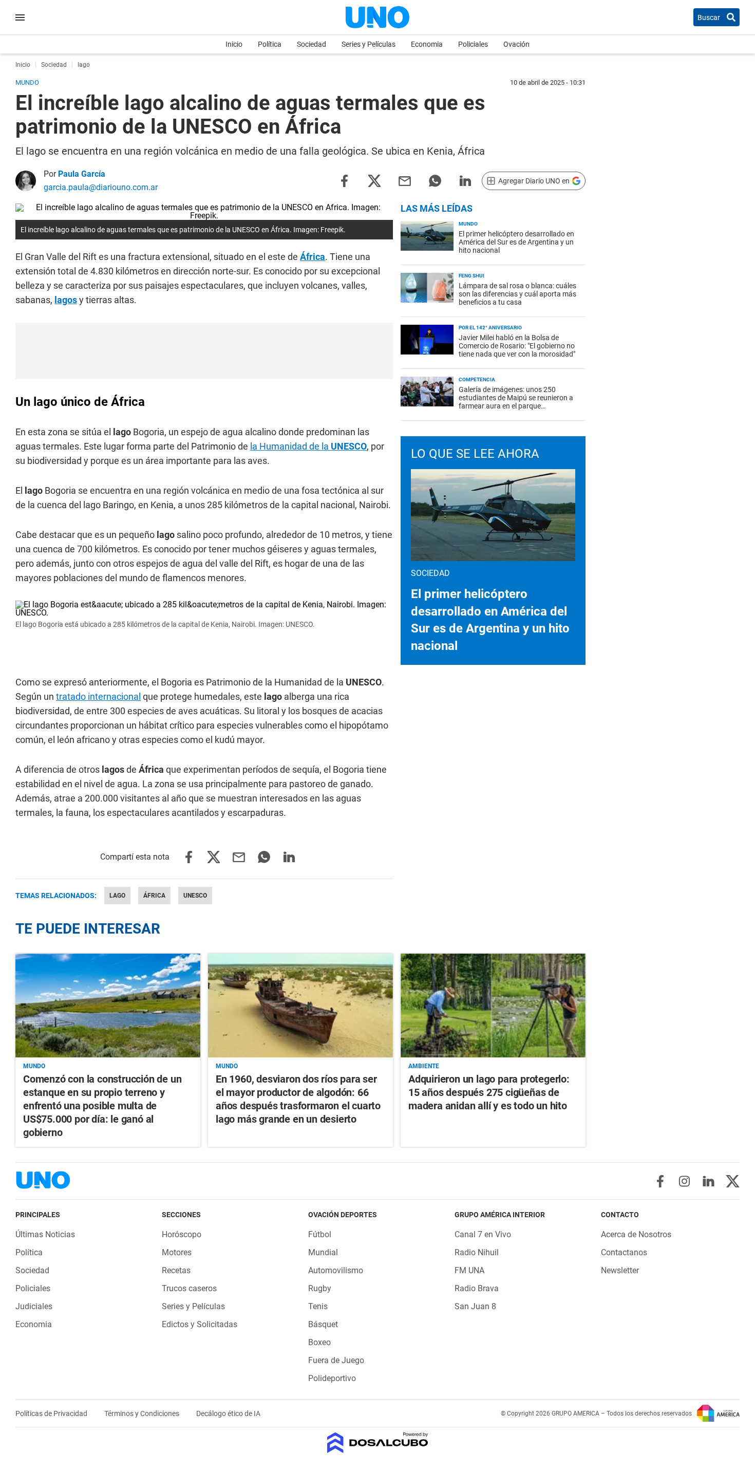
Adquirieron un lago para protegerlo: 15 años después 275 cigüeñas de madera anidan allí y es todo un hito (489, 1092)
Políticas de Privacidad (52, 1413)
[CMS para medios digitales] (377, 1443)
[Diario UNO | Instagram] (684, 1181)
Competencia (477, 379)
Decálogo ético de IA (228, 1413)
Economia (427, 44)
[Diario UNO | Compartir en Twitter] (374, 180)
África (312, 256)
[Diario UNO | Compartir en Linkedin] (465, 180)
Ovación (516, 44)
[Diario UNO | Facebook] (660, 1181)
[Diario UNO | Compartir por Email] (405, 180)
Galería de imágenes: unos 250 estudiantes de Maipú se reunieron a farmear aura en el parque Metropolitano (516, 401)
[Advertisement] (204, 351)
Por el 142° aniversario (490, 327)
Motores (177, 1252)
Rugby (319, 1288)
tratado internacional (98, 696)
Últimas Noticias (45, 1234)
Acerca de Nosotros (636, 1234)
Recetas (176, 1270)
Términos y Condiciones (142, 1413)
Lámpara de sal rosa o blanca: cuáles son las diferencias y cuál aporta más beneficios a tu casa (517, 294)
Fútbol (319, 1234)
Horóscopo (181, 1234)
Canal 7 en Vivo (483, 1234)
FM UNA (469, 1270)
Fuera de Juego (336, 1360)
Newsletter (620, 1270)
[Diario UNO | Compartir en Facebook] (344, 180)
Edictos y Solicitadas (199, 1324)
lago (117, 895)
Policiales (473, 44)
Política (269, 44)
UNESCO (195, 895)
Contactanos (624, 1252)
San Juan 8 (475, 1306)
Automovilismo (335, 1270)
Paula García (81, 174)
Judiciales (33, 1306)
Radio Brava (477, 1288)
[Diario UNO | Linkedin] (708, 1181)
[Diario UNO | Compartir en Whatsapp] (435, 180)
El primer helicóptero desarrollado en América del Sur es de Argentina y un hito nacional (516, 242)
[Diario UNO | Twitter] (733, 1181)
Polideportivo (332, 1378)
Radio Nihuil (477, 1252)
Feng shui (471, 275)
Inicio (233, 44)
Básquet (323, 1324)
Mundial (323, 1252)
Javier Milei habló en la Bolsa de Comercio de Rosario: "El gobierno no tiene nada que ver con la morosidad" (517, 345)
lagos (65, 299)
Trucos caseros (189, 1288)
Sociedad (311, 44)
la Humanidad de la (308, 446)
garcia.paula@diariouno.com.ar (101, 187)
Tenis (318, 1306)
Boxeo (319, 1342)
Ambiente (423, 1066)
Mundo (468, 224)
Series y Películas (368, 44)
